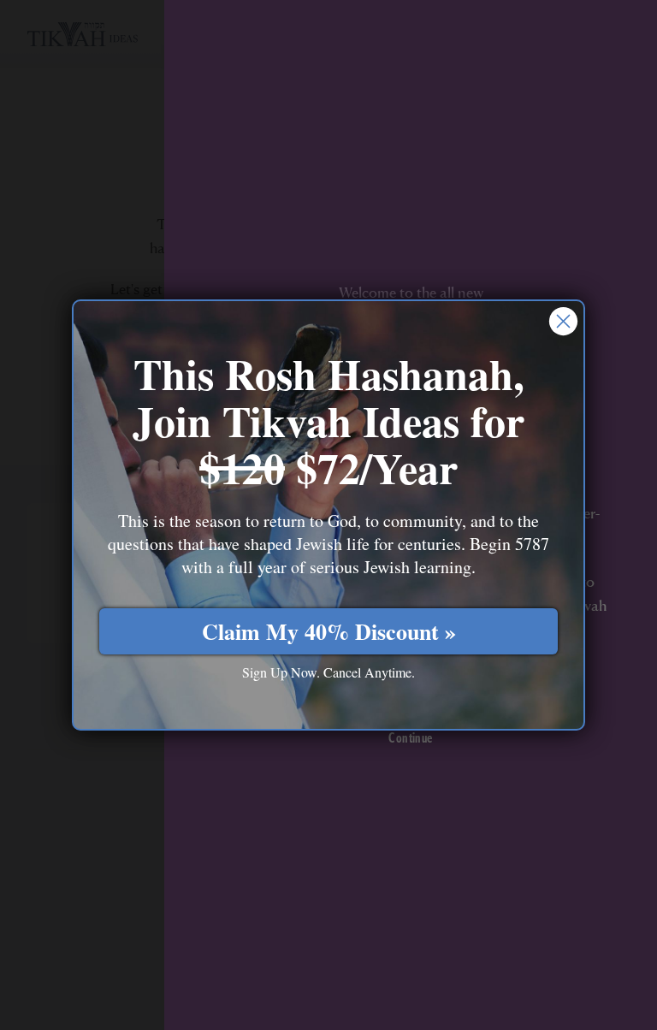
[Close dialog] (563, 321)
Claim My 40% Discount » (329, 631)
